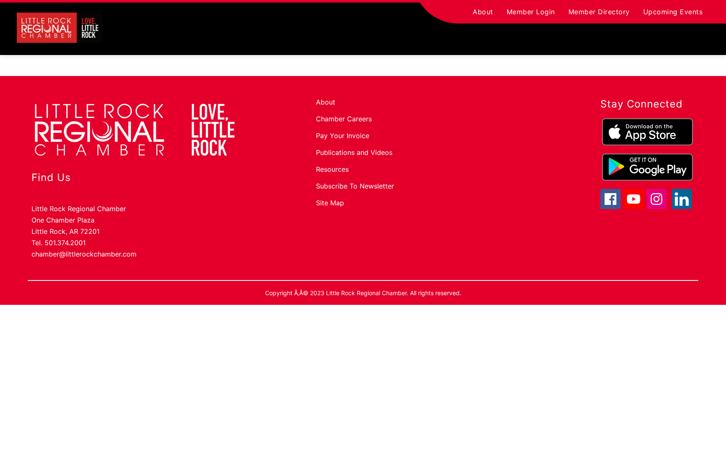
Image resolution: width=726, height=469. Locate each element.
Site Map (330, 203)
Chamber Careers (344, 119)
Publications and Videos (354, 152)
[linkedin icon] (682, 206)
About (483, 12)
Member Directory (599, 12)
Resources (332, 169)
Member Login (531, 12)
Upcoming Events (673, 12)
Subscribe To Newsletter (355, 186)
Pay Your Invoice (342, 135)
